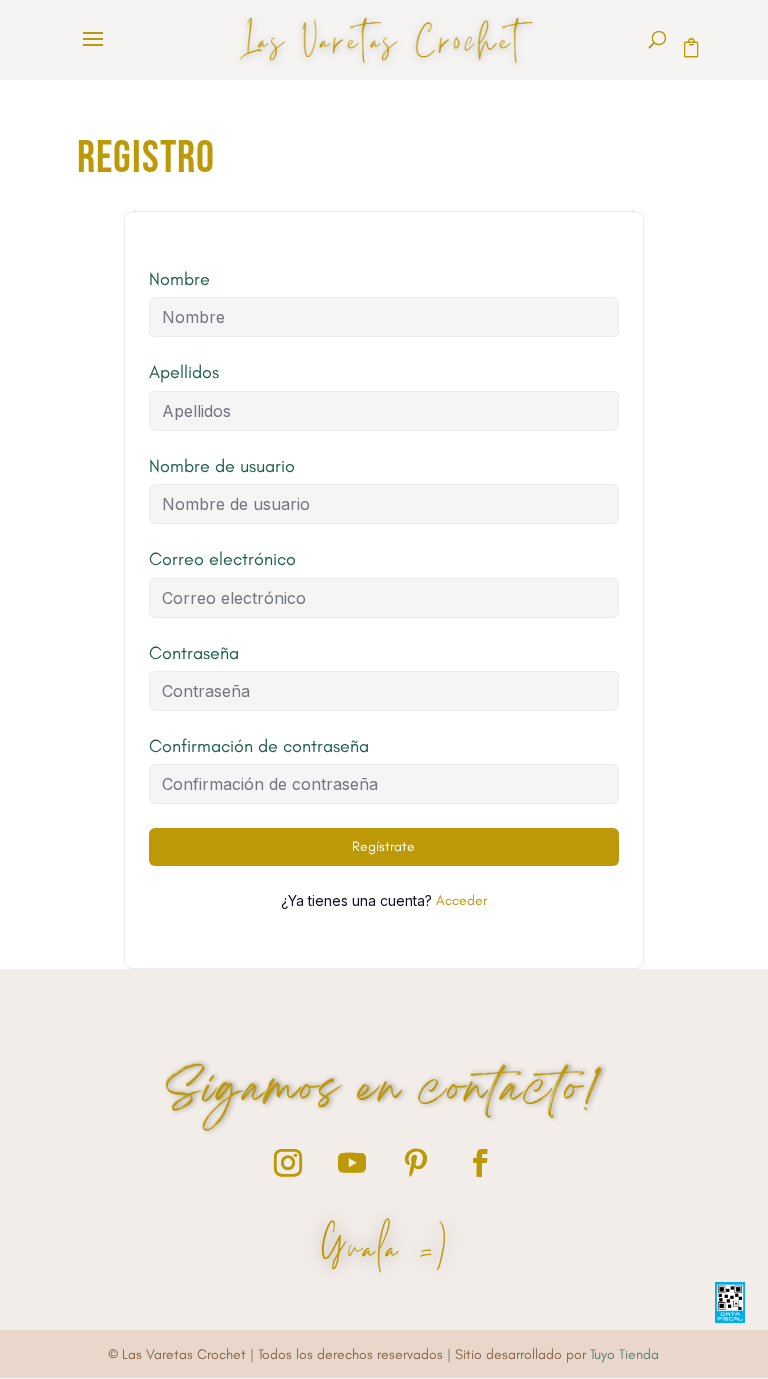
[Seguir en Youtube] (352, 1163)
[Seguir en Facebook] (480, 1163)
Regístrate (383, 846)
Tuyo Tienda (624, 1354)
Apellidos (184, 372)
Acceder (461, 900)
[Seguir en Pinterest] (416, 1163)
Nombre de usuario (222, 466)
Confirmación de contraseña (259, 746)
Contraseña (194, 653)
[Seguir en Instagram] (288, 1163)
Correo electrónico (222, 559)
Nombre (179, 279)
